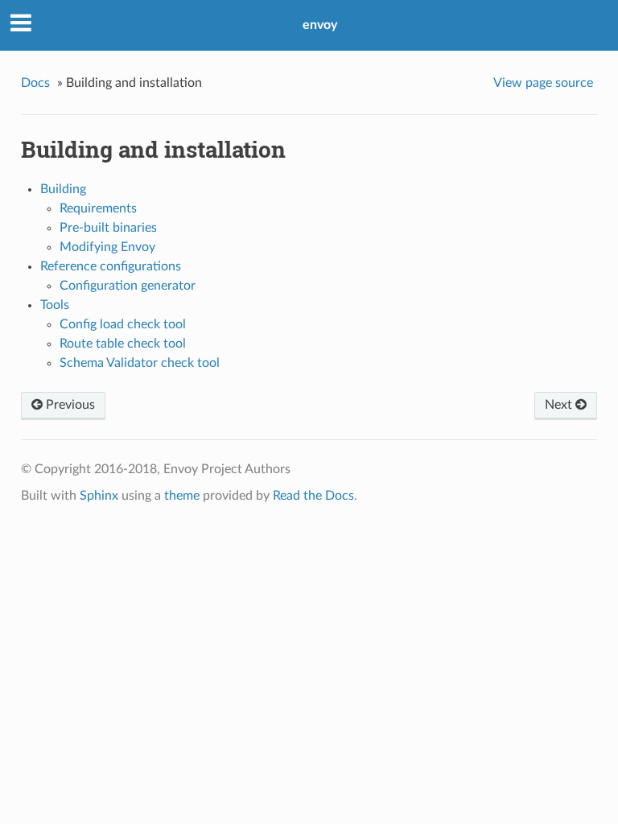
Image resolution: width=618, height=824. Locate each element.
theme (182, 495)
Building (63, 189)
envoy (320, 25)
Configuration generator (128, 285)
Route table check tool (123, 343)
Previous (69, 404)
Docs (35, 82)
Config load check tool (123, 324)
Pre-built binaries (108, 227)
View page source (543, 82)
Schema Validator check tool (140, 362)
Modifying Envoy (107, 247)
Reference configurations (110, 266)
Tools (54, 305)
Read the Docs (313, 495)
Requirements (98, 208)
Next (560, 404)
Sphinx (99, 495)
